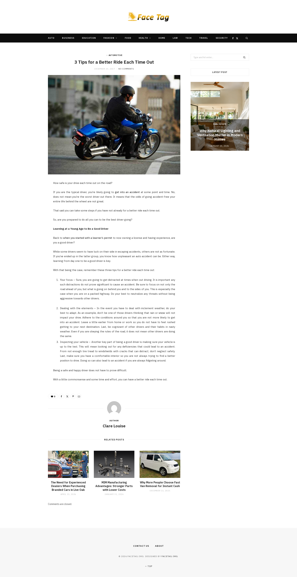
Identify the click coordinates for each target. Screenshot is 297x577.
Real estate (219, 124)
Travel (203, 38)
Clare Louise (114, 425)
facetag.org (170, 556)
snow (162, 312)
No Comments (126, 69)
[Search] (247, 38)
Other (138, 47)
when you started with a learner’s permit (87, 237)
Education (89, 38)
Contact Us (141, 545)
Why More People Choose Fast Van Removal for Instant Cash (160, 484)
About (159, 545)
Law (175, 38)
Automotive (115, 55)
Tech (188, 38)
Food (128, 38)
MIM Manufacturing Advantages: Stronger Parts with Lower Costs (114, 486)
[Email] (31, 220)
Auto (51, 38)
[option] (220, 116)
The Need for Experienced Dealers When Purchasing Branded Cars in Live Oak (68, 486)
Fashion (108, 38)
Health (143, 38)
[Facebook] (31, 194)
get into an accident (127, 192)
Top (149, 566)
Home (161, 38)
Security (222, 38)
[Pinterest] (31, 211)
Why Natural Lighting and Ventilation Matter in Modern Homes (220, 135)
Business (68, 38)
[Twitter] (31, 203)
